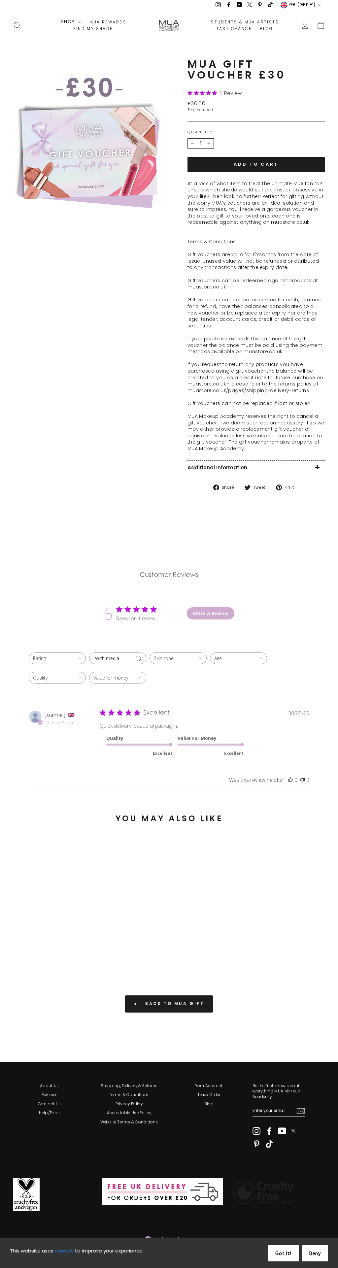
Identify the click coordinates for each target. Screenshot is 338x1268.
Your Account (209, 1085)
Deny (315, 1253)
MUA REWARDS (108, 22)
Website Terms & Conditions (129, 1122)
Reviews (49, 1094)
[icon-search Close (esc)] (89, 141)
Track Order (208, 1094)
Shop (68, 22)
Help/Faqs (49, 1113)
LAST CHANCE (234, 28)
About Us (49, 1085)
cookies (64, 1250)
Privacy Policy (129, 1104)
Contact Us (49, 1104)
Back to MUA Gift (173, 1003)
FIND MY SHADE (93, 28)
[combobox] (57, 658)
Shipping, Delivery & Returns (129, 1085)
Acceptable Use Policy (129, 1113)
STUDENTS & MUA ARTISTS (245, 22)
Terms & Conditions (129, 1094)
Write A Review (210, 613)
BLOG (266, 28)
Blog (209, 1104)
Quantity (200, 132)
